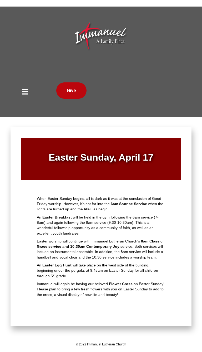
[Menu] (25, 91)
